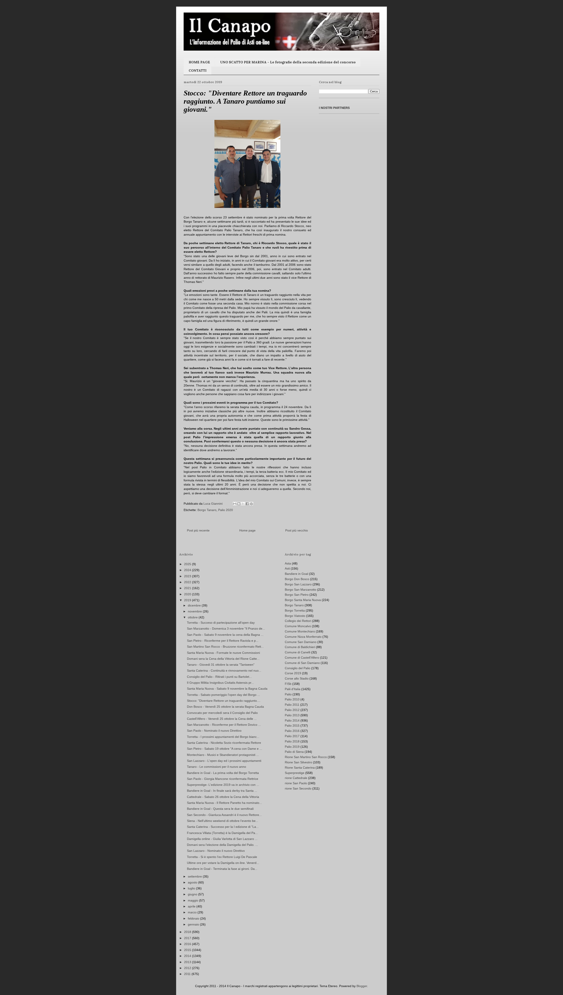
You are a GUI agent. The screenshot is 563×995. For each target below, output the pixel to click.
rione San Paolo (296, 783)
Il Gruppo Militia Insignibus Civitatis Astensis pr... (220, 682)
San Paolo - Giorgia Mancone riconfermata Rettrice (222, 779)
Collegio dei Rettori (298, 621)
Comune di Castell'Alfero (302, 657)
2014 (188, 956)
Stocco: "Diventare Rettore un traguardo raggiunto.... (223, 700)
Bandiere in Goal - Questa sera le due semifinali (220, 808)
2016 (188, 944)
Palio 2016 (292, 731)
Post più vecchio (296, 530)
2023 (188, 576)
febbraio (194, 918)
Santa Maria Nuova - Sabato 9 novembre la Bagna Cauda (227, 688)
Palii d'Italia (292, 689)
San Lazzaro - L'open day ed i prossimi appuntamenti (224, 760)
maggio (193, 900)
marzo (192, 912)
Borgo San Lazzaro (298, 584)
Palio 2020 (225, 510)
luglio (192, 888)
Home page (247, 530)
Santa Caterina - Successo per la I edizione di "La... (223, 826)
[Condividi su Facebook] (247, 504)
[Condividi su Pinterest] (251, 504)
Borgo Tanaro (206, 510)
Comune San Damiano (300, 642)
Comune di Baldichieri (300, 647)
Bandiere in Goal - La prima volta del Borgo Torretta (223, 773)
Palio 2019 (292, 746)
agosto (193, 882)
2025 (188, 564)
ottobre (193, 617)
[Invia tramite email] (234, 504)
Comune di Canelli (297, 652)
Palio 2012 (292, 710)
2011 (188, 974)
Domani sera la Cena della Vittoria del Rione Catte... (223, 658)
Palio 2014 (292, 720)
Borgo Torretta (295, 610)
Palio (288, 694)
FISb (288, 683)
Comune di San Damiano (302, 663)
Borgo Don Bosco (297, 579)
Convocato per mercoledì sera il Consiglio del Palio (222, 713)
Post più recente (198, 530)
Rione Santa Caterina (300, 767)
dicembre (195, 605)
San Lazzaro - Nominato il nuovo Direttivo (216, 850)
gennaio (194, 924)
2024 (188, 570)
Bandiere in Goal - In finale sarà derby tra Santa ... (222, 790)
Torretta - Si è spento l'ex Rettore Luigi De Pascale (222, 857)
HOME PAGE (199, 62)
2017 (188, 938)
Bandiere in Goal (296, 573)
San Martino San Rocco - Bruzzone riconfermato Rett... (225, 646)
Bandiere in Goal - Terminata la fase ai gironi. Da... (222, 868)
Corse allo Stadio (297, 678)
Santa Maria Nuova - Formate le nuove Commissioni (223, 652)
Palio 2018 (292, 741)
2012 (188, 968)
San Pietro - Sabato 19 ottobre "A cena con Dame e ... (224, 748)
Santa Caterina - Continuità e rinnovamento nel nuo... (224, 670)
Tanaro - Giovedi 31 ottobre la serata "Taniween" (220, 664)
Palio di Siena (294, 751)
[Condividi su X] (243, 504)
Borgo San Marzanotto (300, 589)
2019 (188, 600)
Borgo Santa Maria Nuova (303, 600)
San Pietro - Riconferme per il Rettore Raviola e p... (222, 640)
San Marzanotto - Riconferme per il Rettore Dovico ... (224, 724)
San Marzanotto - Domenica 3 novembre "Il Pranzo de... (226, 628)
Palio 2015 (292, 725)
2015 (188, 950)
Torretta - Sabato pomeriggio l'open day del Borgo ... (223, 694)
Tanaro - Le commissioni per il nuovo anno (216, 766)
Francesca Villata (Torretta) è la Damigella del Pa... (222, 833)
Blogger (361, 986)
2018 (188, 932)
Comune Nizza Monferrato (303, 636)
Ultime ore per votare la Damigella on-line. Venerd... (223, 863)
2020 (188, 594)
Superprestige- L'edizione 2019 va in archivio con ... (223, 784)
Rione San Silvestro (298, 762)
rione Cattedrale (296, 778)
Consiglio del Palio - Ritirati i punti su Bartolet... (219, 676)
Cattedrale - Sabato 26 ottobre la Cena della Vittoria (223, 797)
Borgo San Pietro (297, 594)
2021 (188, 588)
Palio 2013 (292, 715)
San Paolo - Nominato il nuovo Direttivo (214, 730)
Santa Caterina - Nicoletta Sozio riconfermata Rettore (224, 742)
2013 (188, 962)
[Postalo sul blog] (239, 504)
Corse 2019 (293, 673)
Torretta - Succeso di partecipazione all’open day (221, 622)
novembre (195, 611)
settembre (195, 876)
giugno (193, 894)
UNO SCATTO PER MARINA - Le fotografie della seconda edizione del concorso (288, 62)
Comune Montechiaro (300, 631)
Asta (288, 563)
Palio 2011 (292, 704)
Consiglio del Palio (297, 668)
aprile (192, 906)
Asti (287, 568)
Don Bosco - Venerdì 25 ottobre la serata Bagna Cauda (225, 706)
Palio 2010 (292, 699)
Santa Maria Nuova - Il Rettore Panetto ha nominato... (224, 802)
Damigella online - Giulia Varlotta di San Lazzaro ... (222, 839)
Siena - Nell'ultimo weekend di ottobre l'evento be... (222, 821)
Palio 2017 (292, 736)
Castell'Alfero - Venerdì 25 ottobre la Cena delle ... (222, 718)
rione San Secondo (298, 788)
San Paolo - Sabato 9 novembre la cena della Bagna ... (225, 634)
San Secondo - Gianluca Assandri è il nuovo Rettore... (224, 815)
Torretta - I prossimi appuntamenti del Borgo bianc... (223, 736)
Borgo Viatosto (295, 616)
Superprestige (294, 773)
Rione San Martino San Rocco (306, 757)
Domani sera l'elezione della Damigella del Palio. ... (222, 845)
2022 (188, 582)
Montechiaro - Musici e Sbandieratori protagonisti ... (223, 755)
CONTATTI (198, 70)
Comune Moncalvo (298, 626)
